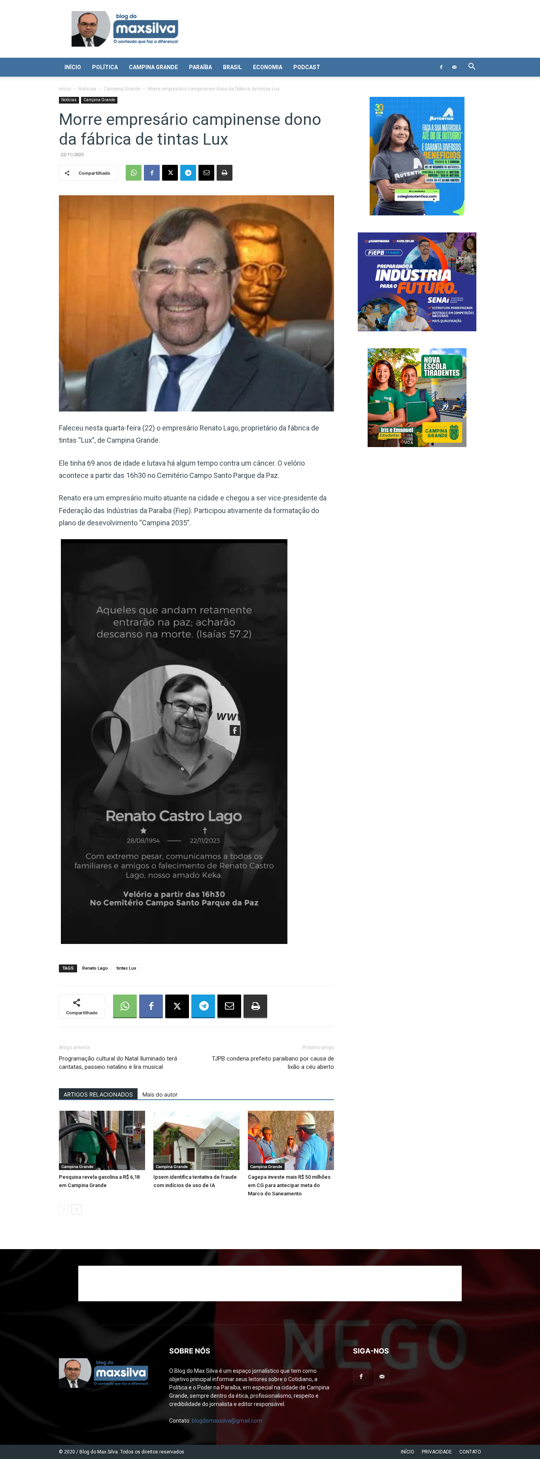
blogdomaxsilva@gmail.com (227, 1420)
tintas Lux (126, 968)
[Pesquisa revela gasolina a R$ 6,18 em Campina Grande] (102, 1140)
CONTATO (470, 1452)
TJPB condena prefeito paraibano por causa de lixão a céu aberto (273, 1062)
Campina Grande (153, 67)
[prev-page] (64, 1209)
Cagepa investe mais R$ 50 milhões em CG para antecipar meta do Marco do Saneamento (289, 1185)
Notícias (87, 89)
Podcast (306, 67)
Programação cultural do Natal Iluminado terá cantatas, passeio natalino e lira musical (118, 1062)
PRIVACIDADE (437, 1452)
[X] (170, 173)
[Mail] (454, 67)
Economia (267, 67)
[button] (471, 67)
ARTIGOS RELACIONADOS (98, 1094)
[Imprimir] (224, 173)
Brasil (232, 67)
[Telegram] (188, 173)
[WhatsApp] (134, 173)
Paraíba (200, 67)
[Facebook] (441, 67)
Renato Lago (95, 968)
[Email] (206, 173)
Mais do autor (159, 1094)
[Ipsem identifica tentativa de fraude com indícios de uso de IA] (196, 1140)
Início (72, 67)
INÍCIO (407, 1452)
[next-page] (76, 1209)
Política (105, 67)
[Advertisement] (270, 1283)
